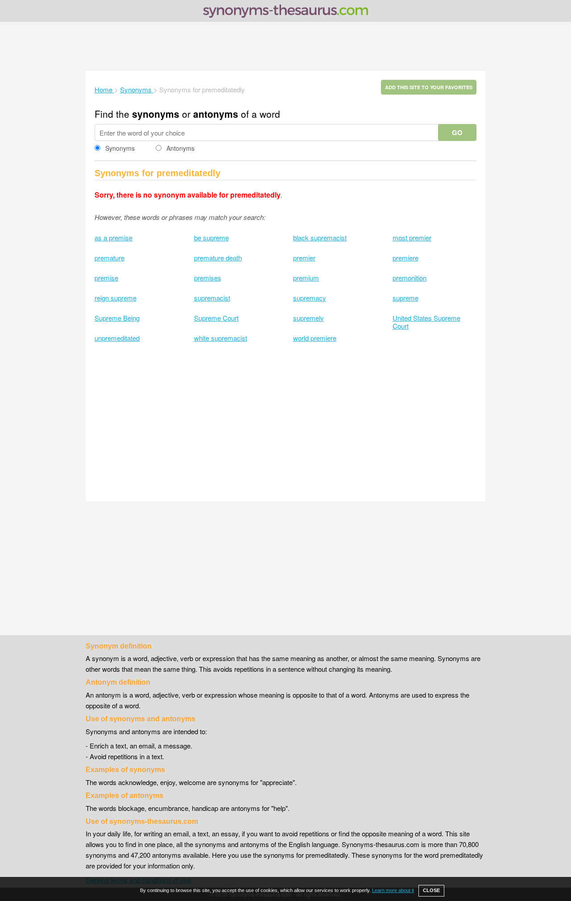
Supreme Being (117, 317)
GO (457, 132)
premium (306, 277)
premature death (218, 257)
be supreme (211, 237)
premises (207, 277)
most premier (412, 237)
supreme (405, 297)
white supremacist (220, 338)
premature (109, 257)
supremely (308, 317)
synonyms (155, 113)
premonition (409, 277)
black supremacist (320, 237)
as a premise (113, 237)
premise (106, 277)
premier (304, 257)
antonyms (215, 113)
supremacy (309, 297)
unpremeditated (117, 338)
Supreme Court (216, 317)
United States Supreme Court (426, 322)
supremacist (212, 297)
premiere (405, 257)
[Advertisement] (285, 46)
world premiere (314, 338)
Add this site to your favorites (428, 87)
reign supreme (116, 297)
